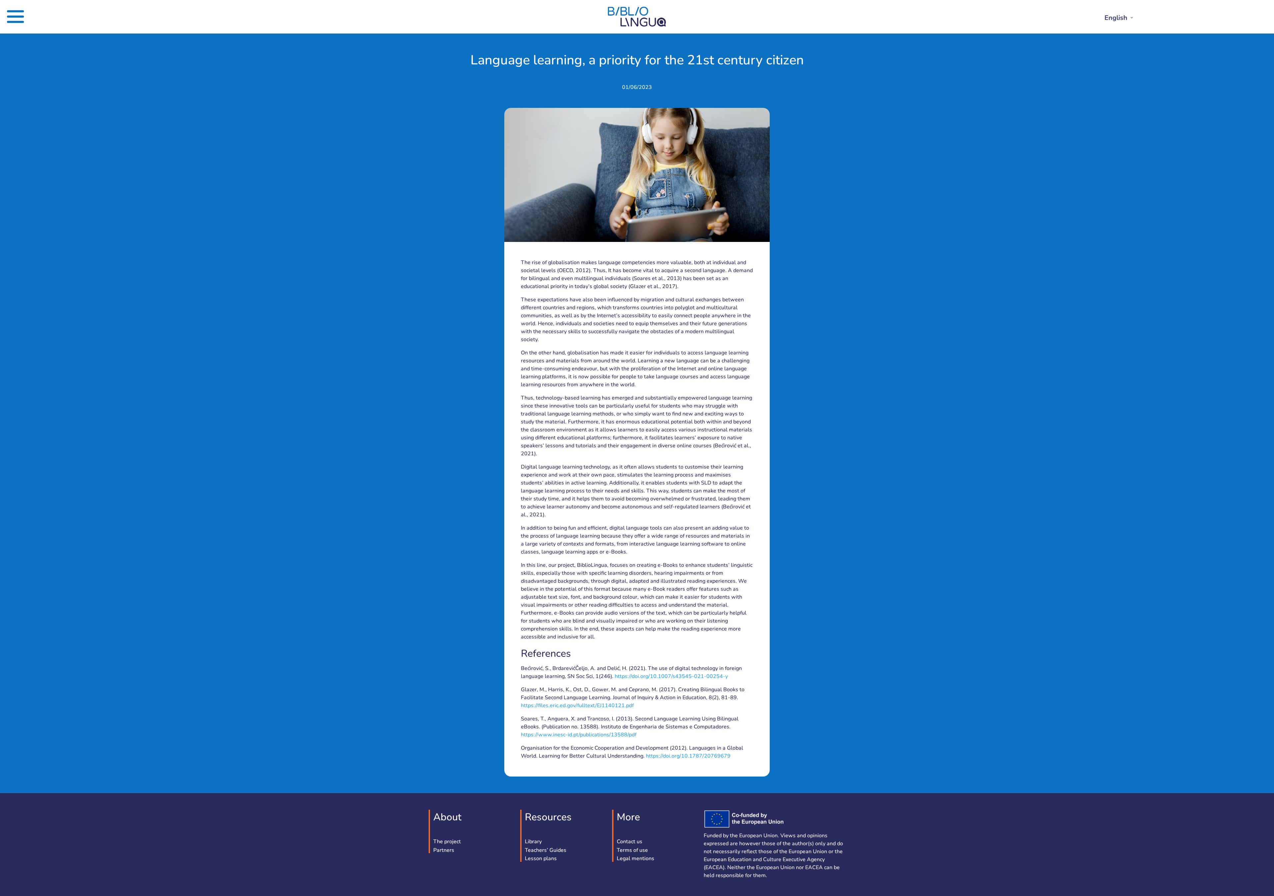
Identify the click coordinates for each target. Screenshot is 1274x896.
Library (533, 842)
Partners (443, 851)
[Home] (637, 25)
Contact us (629, 842)
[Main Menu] (54, 16)
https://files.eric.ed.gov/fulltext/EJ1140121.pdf (577, 705)
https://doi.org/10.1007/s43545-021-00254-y (671, 676)
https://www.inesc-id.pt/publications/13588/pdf (578, 734)
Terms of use (632, 851)
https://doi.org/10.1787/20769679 (688, 756)
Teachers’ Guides (545, 851)
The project (447, 842)
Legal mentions (635, 859)
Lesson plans (541, 859)
